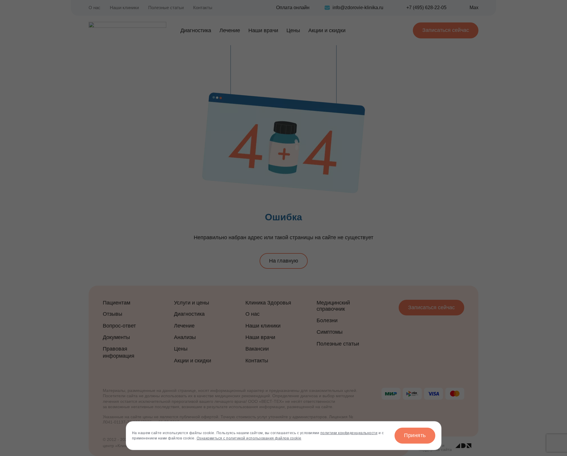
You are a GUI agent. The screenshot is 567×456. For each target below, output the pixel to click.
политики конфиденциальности (349, 433)
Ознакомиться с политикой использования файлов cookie (249, 438)
